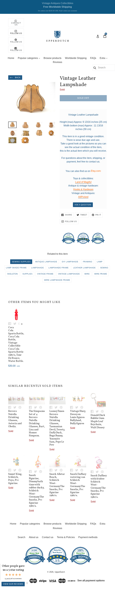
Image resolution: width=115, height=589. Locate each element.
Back (17, 77)
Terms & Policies (66, 537)
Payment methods (87, 537)
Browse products (52, 58)
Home (11, 58)
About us (33, 537)
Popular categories (29, 58)
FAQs (93, 58)
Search (21, 537)
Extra (104, 58)
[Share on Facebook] (10, 323)
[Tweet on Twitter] (15, 323)
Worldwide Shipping (76, 58)
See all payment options (91, 580)
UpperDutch (60, 572)
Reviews (57, 62)
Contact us (47, 537)
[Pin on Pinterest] (20, 407)
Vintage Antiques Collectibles (57, 7)
